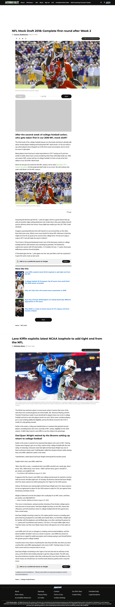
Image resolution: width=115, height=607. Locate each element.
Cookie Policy (76, 594)
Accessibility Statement (23, 598)
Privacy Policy (42, 594)
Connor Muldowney (21, 34)
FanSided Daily (94, 591)
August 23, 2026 (43, 500)
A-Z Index (41, 598)
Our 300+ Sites (77, 591)
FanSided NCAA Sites (62, 2)
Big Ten (47, 2)
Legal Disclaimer (94, 594)
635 (16, 522)
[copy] (26, 38)
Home (17, 325)
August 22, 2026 (40, 473)
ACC (52, 2)
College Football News (28, 579)
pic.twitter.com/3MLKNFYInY (25, 498)
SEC (37, 2)
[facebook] (104, 2)
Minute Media (13, 602)
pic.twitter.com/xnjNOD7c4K (25, 471)
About (23, 2)
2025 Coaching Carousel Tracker (81, 2)
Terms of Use (58, 594)
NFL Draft (24, 325)
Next (66, 96)
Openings (41, 591)
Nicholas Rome (19, 346)
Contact (56, 591)
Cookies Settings (59, 598)
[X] (101, 2)
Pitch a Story (19, 594)
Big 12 (41, 2)
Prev (20, 96)
